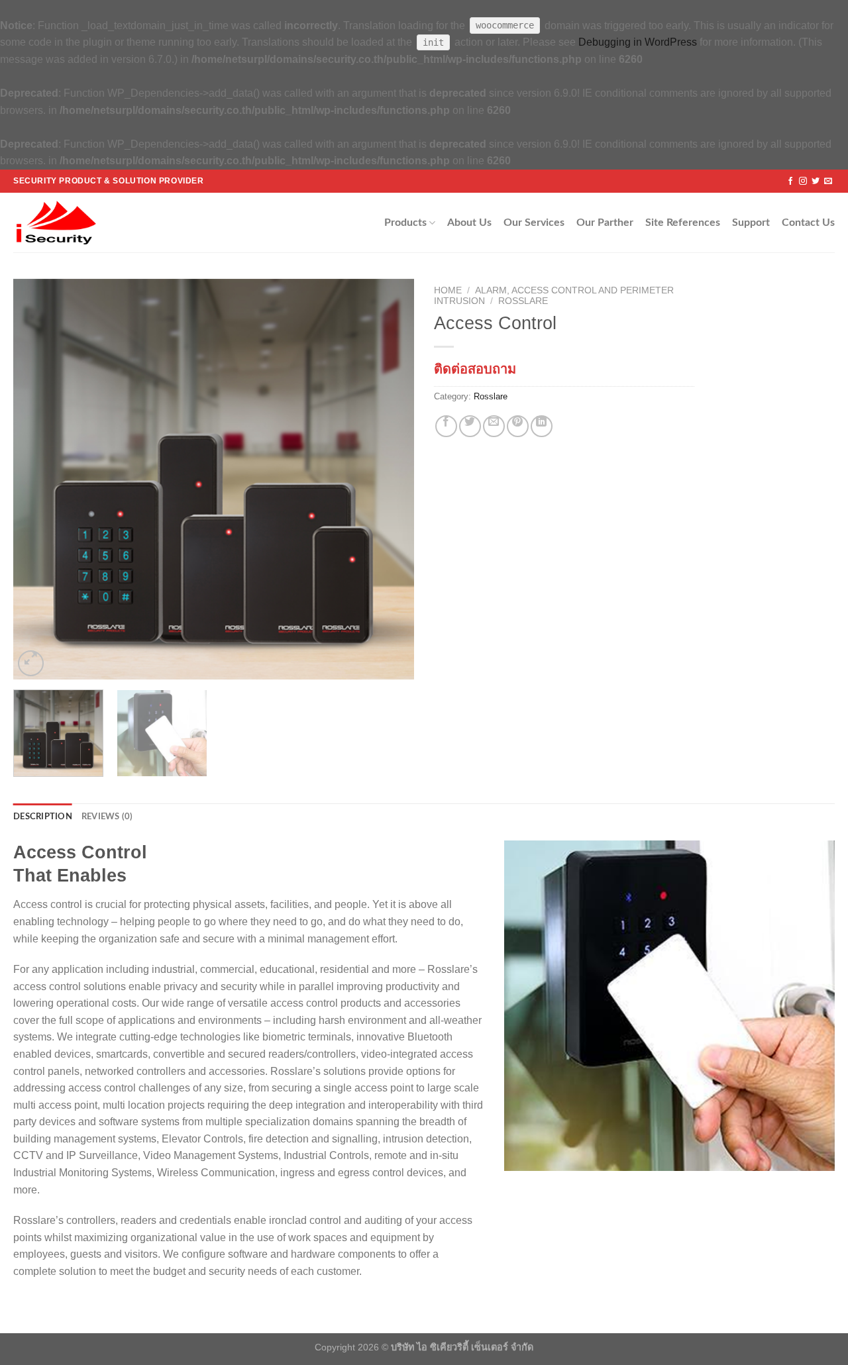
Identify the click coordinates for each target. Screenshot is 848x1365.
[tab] (42, 816)
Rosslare (523, 301)
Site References (682, 222)
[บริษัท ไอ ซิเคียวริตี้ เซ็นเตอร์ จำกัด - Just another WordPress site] (69, 222)
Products (405, 222)
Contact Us (808, 222)
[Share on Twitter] (470, 426)
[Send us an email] (828, 181)
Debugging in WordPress (637, 42)
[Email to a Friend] (494, 426)
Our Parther (604, 222)
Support (751, 222)
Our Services (534, 222)
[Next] (389, 479)
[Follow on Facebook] (790, 181)
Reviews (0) (107, 817)
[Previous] (38, 479)
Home (448, 290)
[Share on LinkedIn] (542, 426)
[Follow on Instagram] (803, 181)
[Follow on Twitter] (816, 181)
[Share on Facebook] (446, 426)
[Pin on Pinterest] (518, 426)
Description (42, 817)
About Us (469, 222)
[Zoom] (31, 663)
